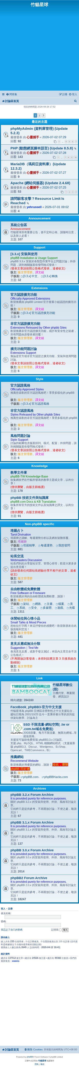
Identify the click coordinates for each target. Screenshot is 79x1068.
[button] (43, 115)
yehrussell (34, 207)
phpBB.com (30, 777)
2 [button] (39, 115)
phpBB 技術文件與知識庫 (29, 498)
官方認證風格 (20, 385)
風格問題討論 (20, 436)
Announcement (39, 218)
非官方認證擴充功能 (25, 323)
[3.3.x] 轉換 (50, 276)
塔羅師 (22, 541)
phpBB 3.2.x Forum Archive (32, 795)
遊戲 (60, 607)
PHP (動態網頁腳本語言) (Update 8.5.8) (41, 148)
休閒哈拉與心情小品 (25, 618)
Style (39, 379)
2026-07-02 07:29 (54, 137)
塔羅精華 (29, 545)
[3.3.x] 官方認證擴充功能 (39, 312)
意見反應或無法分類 (25, 643)
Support (39, 247)
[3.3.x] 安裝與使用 (23, 254)
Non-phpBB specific (39, 524)
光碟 (72, 607)
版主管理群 (25, 272)
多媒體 (47, 607)
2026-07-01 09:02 (57, 207)
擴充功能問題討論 (23, 349)
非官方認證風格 (22, 410)
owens (15, 961)
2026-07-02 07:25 (54, 187)
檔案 (61, 603)
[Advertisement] (39, 48)
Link (39, 678)
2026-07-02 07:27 (54, 172)
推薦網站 (17, 757)
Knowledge (39, 466)
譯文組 (39, 272)
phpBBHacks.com (56, 777)
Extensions (39, 288)
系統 (22, 607)
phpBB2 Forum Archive (28, 878)
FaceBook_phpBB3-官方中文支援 (36, 707)
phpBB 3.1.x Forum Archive (32, 822)
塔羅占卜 (17, 530)
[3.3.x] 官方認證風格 (36, 403)
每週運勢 (47, 545)
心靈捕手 (33, 137)
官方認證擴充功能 (23, 294)
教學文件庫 (18, 472)
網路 (38, 603)
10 (75, 157)
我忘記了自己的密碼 (11, 929)
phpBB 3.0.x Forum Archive (32, 850)
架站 (26, 603)
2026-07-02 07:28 (54, 153)
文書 (50, 603)
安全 (34, 607)
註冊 (10, 908)
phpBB (30, 1057)
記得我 (55, 929)
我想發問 (64, 545)
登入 (3, 908)
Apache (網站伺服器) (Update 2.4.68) (40, 183)
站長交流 (17, 556)
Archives (39, 788)
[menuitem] (11, 94)
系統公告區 (18, 225)
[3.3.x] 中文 (30, 276)
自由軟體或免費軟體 (25, 589)
